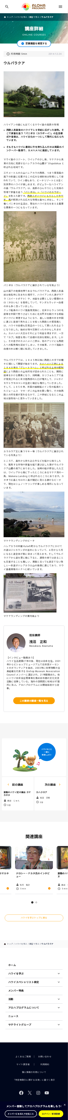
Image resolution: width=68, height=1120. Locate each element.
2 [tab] (36, 902)
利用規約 (44, 1064)
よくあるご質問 (23, 1057)
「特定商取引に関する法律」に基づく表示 (34, 1080)
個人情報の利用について (34, 1072)
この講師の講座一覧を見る (34, 700)
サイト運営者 (23, 1064)
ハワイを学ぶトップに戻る (34, 918)
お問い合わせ (44, 1057)
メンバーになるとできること (21, 1114)
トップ (10, 17)
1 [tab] (32, 902)
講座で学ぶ (34, 17)
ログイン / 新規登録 (51, 1114)
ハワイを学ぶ (21, 17)
